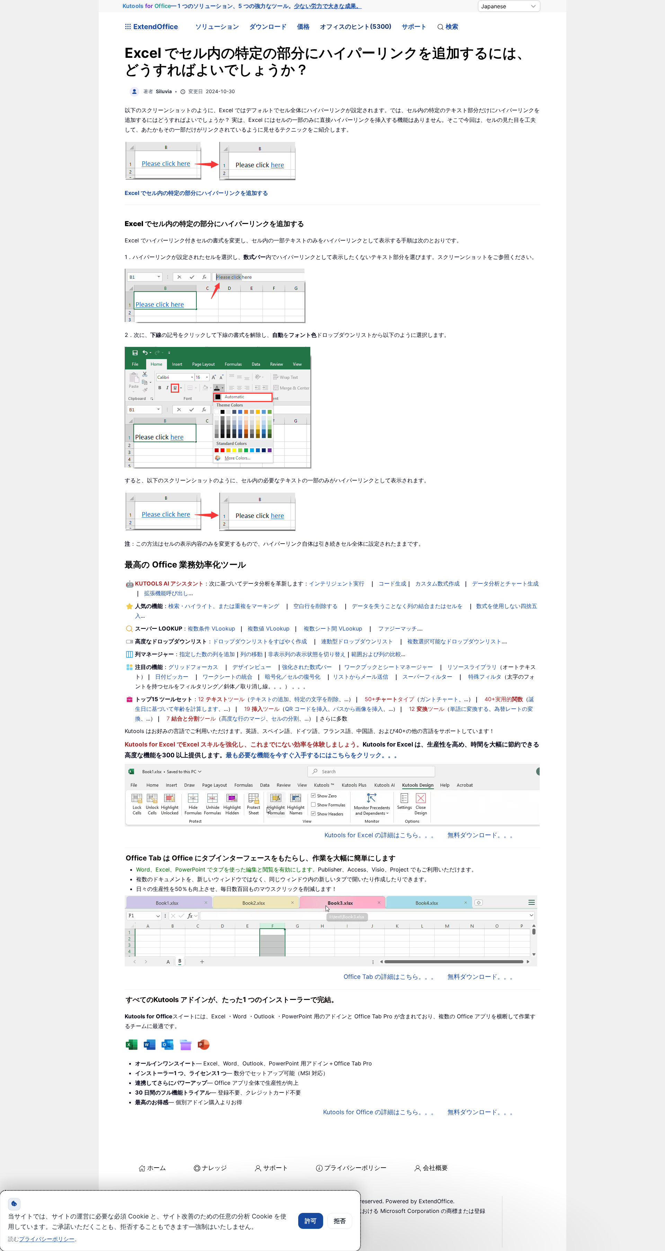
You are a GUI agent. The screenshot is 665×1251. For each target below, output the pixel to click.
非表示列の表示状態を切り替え (307, 654)
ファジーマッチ (397, 628)
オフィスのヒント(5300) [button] (355, 26)
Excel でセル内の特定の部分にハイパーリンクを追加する (196, 192)
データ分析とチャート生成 (505, 583)
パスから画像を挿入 (358, 708)
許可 (311, 1220)
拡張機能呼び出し (166, 593)
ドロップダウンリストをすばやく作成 (260, 641)
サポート (414, 26)
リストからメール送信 (360, 676)
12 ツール (221, 699)
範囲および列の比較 (376, 654)
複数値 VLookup (269, 628)
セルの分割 (285, 718)
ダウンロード (268, 26)
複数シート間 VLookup (333, 628)
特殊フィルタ (485, 676)
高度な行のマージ (243, 718)
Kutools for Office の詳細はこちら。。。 (380, 1112)
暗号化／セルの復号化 (292, 676)
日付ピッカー (171, 676)
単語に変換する (469, 708)
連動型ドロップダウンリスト (357, 641)
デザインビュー (251, 666)
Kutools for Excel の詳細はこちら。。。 (381, 835)
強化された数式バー (307, 666)
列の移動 (251, 654)
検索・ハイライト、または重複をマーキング (223, 605)
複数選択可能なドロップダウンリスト (454, 641)
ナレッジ (214, 1167)
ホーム (156, 1167)
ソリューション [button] (217, 26)
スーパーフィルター (427, 676)
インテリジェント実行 (336, 583)
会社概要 (435, 1167)
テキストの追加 (269, 699)
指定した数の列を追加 (207, 654)
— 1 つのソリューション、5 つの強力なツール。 (242, 6)
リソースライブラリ (472, 666)
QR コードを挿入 (306, 708)
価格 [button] (303, 26)
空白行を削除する (315, 605)
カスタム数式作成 (437, 583)
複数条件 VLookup (211, 628)
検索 (452, 26)
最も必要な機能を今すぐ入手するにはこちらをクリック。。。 (313, 755)
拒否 (340, 1220)
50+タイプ (389, 699)
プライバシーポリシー (355, 1167)
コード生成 (392, 583)
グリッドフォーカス (193, 666)
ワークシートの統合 (227, 676)
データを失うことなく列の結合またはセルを (407, 605)
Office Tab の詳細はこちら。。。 (390, 976)
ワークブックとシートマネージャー (388, 666)
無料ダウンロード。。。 (481, 835)
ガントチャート (439, 699)
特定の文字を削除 (316, 699)
